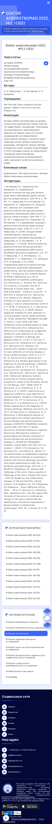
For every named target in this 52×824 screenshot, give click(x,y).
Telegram (11, 707)
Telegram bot (13, 712)
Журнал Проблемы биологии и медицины (26, 628)
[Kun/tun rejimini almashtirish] (6, 818)
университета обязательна (24, 797)
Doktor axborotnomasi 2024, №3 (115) (24, 581)
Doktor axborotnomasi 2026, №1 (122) (24, 541)
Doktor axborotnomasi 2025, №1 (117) (23, 569)
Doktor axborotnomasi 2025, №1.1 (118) (24, 564)
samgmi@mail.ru (14, 772)
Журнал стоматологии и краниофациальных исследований (21, 664)
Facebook (11, 718)
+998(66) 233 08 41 (15, 755)
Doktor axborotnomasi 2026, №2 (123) (24, 535)
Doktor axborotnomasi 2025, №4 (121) (24, 546)
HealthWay (12, 677)
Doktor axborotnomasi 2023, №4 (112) (24, 598)
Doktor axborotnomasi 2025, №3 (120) (24, 552)
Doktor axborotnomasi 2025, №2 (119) (24, 558)
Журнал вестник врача (38, 29)
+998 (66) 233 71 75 (15, 761)
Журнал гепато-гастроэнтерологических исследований (25, 648)
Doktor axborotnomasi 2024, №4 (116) (24, 575)
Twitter (10, 734)
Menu (48, 2)
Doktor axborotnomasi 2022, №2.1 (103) (20, 31)
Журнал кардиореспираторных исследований (21, 640)
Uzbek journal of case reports (20, 671)
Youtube (11, 723)
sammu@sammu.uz (15, 766)
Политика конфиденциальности (23, 819)
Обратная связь (9, 821)
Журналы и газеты (19, 29)
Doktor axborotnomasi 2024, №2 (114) (24, 587)
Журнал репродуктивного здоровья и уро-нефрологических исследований (25, 656)
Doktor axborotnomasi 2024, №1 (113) (24, 592)
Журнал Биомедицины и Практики (23, 622)
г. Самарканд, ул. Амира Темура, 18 (22, 750)
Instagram (12, 729)
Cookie (41, 819)
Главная (7, 29)
